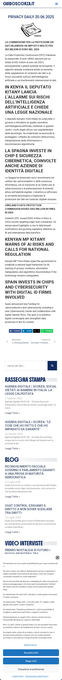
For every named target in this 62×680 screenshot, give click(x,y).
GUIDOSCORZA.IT (19, 3)
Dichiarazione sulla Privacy (36, 676)
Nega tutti (31, 661)
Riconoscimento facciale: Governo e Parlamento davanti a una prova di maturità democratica (30, 472)
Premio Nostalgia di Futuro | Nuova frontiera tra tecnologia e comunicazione (28, 553)
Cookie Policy (18, 676)
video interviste (24, 543)
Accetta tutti (31, 652)
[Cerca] (52, 365)
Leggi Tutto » (12, 413)
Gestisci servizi (30, 645)
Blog (12, 459)
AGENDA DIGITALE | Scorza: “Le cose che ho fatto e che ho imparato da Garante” (28, 425)
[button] (57, 557)
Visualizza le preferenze (31, 669)
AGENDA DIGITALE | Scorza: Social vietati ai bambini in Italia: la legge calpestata (31, 390)
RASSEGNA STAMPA (25, 379)
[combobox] (25, 365)
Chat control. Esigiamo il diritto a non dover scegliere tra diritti (28, 509)
